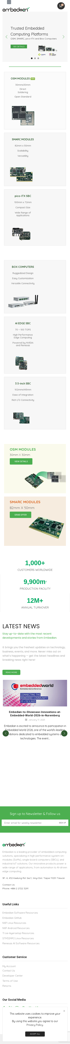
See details (18, 46)
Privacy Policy (35, 1024)
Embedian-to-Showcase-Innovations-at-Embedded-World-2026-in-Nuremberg (35, 713)
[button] (9, 2)
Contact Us (8, 884)
